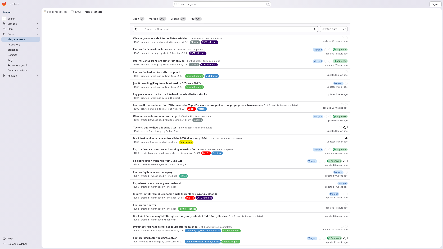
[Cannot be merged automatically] (346, 138)
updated (335, 41)
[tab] (138, 19)
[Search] (315, 29)
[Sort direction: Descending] (345, 29)
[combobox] (331, 29)
